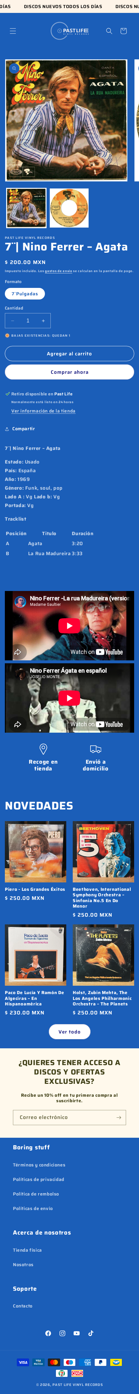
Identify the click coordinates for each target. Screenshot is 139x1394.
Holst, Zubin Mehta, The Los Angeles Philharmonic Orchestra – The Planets (102, 998)
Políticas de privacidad (38, 1179)
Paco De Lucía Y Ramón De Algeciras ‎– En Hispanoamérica (34, 998)
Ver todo (70, 1032)
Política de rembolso (36, 1193)
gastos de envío (58, 271)
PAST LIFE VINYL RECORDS (77, 1385)
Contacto (23, 1305)
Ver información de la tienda (43, 410)
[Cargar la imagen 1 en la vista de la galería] (26, 208)
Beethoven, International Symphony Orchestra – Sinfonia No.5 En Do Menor (102, 898)
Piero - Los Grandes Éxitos (35, 889)
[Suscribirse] (119, 1117)
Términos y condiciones (39, 1164)
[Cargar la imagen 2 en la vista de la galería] (69, 208)
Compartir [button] (23, 428)
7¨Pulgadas (25, 293)
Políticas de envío (33, 1208)
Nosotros (23, 1264)
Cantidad (14, 308)
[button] (13, 31)
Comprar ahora (70, 372)
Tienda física (27, 1250)
